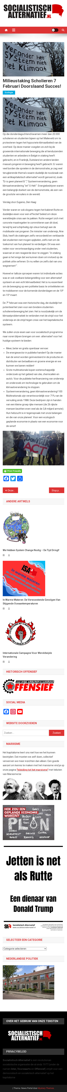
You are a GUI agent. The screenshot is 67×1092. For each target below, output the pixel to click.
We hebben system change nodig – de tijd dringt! (31, 550)
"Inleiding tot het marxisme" (32, 769)
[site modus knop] (55, 30)
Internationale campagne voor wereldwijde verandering (27, 655)
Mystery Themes (46, 1088)
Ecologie (9, 92)
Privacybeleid (16, 1051)
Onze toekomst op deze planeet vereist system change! (13, 490)
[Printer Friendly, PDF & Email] (12, 471)
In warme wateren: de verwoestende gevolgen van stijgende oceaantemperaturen (31, 601)
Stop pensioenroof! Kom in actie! (58, 490)
